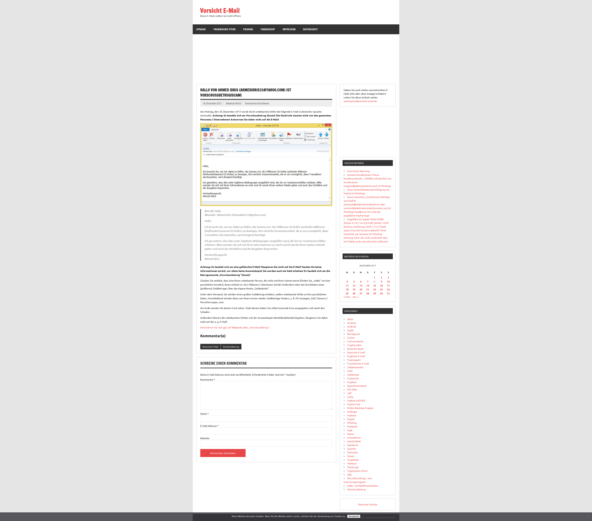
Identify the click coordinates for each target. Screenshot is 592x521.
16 (381, 285)
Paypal (350, 418)
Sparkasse (352, 444)
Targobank (353, 459)
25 (347, 293)
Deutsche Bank (355, 348)
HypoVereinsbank (356, 385)
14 (367, 285)
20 (361, 289)
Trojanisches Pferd (224, 29)
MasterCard (353, 404)
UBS (349, 474)
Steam (350, 455)
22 (374, 289)
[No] (588, 516)
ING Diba (352, 389)
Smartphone (354, 437)
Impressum (289, 29)
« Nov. (347, 296)
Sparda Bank (354, 441)
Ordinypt (352, 411)
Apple (350, 330)
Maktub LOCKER (356, 400)
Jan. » (355, 296)
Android (351, 326)
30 (381, 293)
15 (374, 285)
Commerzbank (355, 341)
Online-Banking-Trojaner (360, 407)
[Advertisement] (296, 57)
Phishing (248, 29)
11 (347, 285)
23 (381, 289)
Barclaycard (353, 333)
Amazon (351, 322)
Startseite (352, 452)
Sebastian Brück (233, 103)
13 (361, 285)
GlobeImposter (355, 367)
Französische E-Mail (358, 363)
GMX (350, 370)
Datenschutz (310, 29)
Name (204, 413)
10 (388, 281)
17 (388, 285)
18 (347, 289)
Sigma (350, 433)
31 (388, 293)
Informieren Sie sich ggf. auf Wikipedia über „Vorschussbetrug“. (235, 327)
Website (204, 438)
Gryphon (352, 381)
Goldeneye (353, 374)
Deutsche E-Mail (210, 346)
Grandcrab (352, 378)
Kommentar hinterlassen (257, 103)
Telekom (352, 463)
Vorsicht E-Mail (220, 10)
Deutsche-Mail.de (367, 504)
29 (374, 293)
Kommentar (207, 379)
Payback (351, 415)
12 (354, 285)
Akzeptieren (353, 516)
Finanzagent (268, 29)
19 (354, 289)
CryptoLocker (354, 344)
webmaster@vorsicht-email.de (360, 101)
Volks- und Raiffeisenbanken (362, 485)
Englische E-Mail (356, 356)
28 (367, 293)
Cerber (351, 337)
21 (367, 289)
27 (361, 293)
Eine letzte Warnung (358, 171)
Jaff (349, 393)
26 (354, 293)
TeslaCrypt (353, 467)
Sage (350, 430)
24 (388, 289)
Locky (350, 396)
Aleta (350, 319)
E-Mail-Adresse (209, 425)
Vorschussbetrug (231, 346)
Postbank (352, 426)
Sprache (201, 29)
